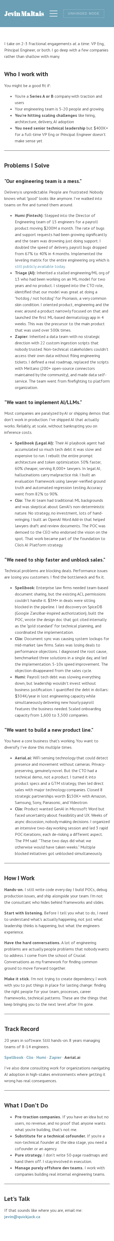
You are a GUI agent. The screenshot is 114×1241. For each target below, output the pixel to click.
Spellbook (13, 1057)
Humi (41, 1057)
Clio (29, 1057)
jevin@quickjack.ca (22, 1216)
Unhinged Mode (84, 13)
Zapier (55, 1057)
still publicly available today (40, 266)
